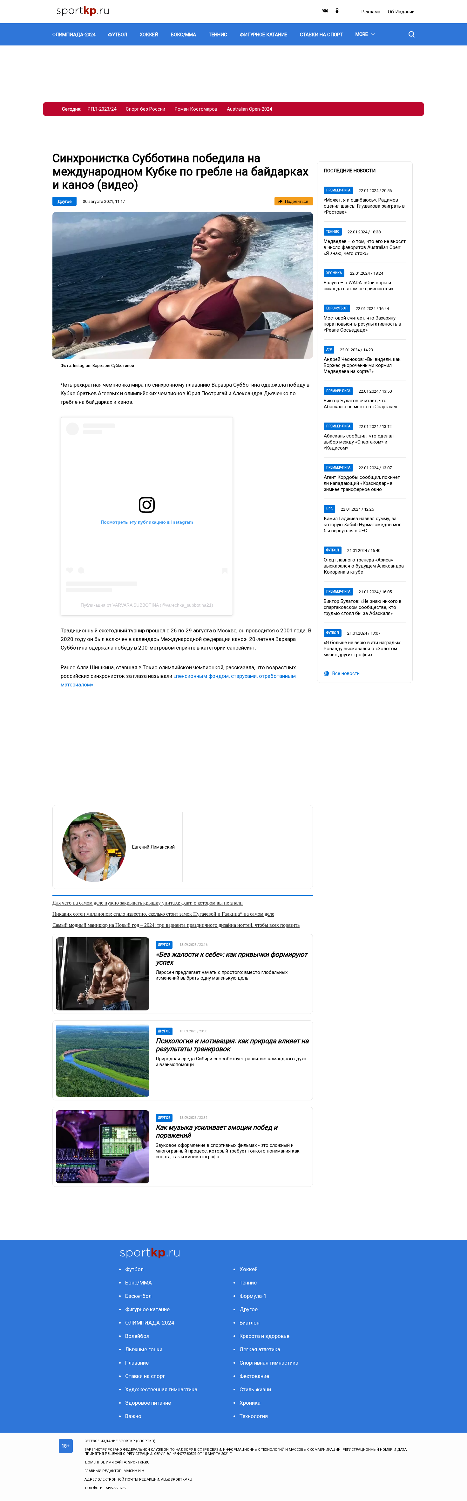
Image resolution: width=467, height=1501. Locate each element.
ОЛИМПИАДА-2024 (149, 1322)
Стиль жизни (255, 1389)
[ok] (337, 12)
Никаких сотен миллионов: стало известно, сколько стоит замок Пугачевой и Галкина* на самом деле (163, 914)
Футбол (332, 550)
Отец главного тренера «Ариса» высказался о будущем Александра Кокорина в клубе (364, 566)
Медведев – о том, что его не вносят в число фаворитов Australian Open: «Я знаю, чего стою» (365, 247)
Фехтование (254, 1376)
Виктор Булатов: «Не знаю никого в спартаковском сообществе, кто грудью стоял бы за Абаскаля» (363, 607)
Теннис (332, 231)
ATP (329, 349)
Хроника (334, 273)
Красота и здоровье (264, 1336)
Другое (64, 201)
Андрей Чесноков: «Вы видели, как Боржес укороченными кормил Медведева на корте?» (362, 365)
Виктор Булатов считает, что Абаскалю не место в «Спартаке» (360, 404)
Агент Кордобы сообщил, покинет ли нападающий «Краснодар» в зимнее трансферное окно (362, 483)
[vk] (325, 12)
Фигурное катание (147, 1309)
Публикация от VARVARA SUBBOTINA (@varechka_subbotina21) (147, 605)
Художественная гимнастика (161, 1389)
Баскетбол (138, 1296)
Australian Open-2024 (249, 109)
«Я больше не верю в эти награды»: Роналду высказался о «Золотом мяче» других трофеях (362, 649)
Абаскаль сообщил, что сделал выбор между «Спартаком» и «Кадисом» (359, 442)
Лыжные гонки (143, 1349)
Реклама (372, 12)
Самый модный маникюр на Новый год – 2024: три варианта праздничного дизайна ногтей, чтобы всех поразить (176, 925)
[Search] (412, 34)
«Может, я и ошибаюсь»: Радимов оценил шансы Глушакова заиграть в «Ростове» (364, 206)
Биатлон (250, 1322)
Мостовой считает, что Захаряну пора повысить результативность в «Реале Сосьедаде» (362, 324)
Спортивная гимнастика (269, 1363)
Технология (254, 1416)
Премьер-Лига (338, 190)
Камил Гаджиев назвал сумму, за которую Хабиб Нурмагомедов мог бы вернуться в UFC (362, 525)
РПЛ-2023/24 (102, 109)
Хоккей (249, 1269)
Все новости (346, 673)
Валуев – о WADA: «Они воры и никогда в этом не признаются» (358, 286)
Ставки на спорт (145, 1376)
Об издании (401, 12)
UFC (329, 509)
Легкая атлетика (260, 1349)
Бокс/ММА (138, 1282)
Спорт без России (145, 109)
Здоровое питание (148, 1403)
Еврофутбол (337, 308)
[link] (182, 285)
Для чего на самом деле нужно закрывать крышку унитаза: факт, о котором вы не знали (147, 902)
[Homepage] (83, 11)
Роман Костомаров (196, 109)
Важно (133, 1416)
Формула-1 (253, 1296)
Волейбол (137, 1336)
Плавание (137, 1363)
